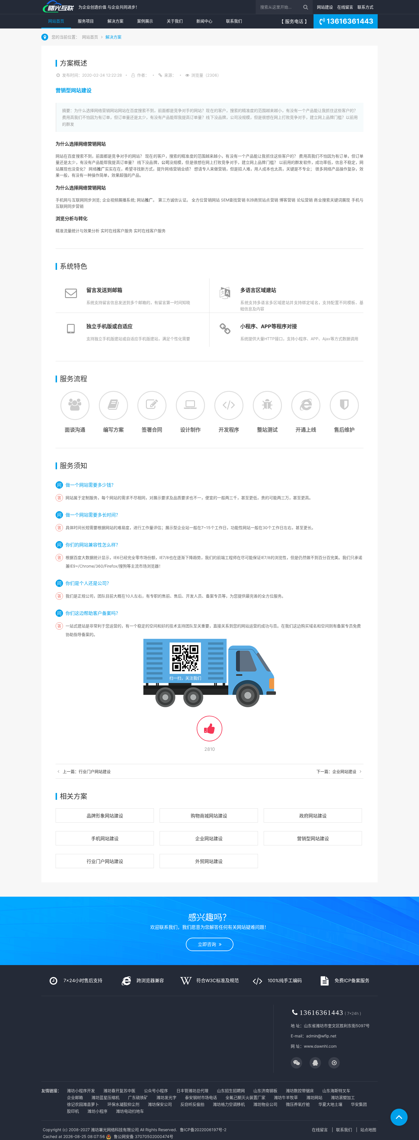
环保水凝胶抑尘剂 (123, 1104)
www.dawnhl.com (320, 1046)
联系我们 (234, 21)
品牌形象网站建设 (105, 816)
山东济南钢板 (265, 1090)
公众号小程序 (156, 1090)
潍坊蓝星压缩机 (105, 1097)
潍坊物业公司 (265, 1104)
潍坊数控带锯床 (300, 1090)
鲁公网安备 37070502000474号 (143, 1136)
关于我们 (175, 21)
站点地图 (368, 1129)
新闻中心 (204, 21)
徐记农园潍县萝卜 (83, 1104)
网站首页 (56, 21)
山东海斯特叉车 (336, 1090)
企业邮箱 (75, 1097)
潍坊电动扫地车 (130, 1111)
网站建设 (325, 7)
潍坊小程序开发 (81, 1090)
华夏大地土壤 (330, 1104)
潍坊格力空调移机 (229, 1104)
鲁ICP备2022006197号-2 (203, 1129)
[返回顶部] (399, 1117)
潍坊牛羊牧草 (286, 1097)
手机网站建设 (105, 838)
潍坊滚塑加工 (343, 1097)
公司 (165, 162)
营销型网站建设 (313, 838)
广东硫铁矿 (138, 1097)
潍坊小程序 (97, 1111)
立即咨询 (208, 944)
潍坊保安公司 (160, 1104)
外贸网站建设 (209, 861)
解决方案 (115, 21)
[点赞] (209, 731)
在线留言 (345, 7)
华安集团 (359, 1104)
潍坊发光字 (166, 1097)
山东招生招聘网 (231, 1090)
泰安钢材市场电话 (201, 1097)
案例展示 (145, 21)
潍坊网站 (314, 1097)
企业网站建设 (209, 838)
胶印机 (73, 1111)
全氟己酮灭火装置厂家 (245, 1097)
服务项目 (86, 21)
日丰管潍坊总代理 (192, 1090)
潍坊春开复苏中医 (119, 1090)
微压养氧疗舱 (298, 1104)
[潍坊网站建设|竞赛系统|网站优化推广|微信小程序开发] (58, 7)
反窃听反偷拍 (192, 1104)
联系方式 (365, 7)
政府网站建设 (313, 816)
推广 (101, 168)
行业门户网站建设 (105, 861)
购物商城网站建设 (209, 816)
